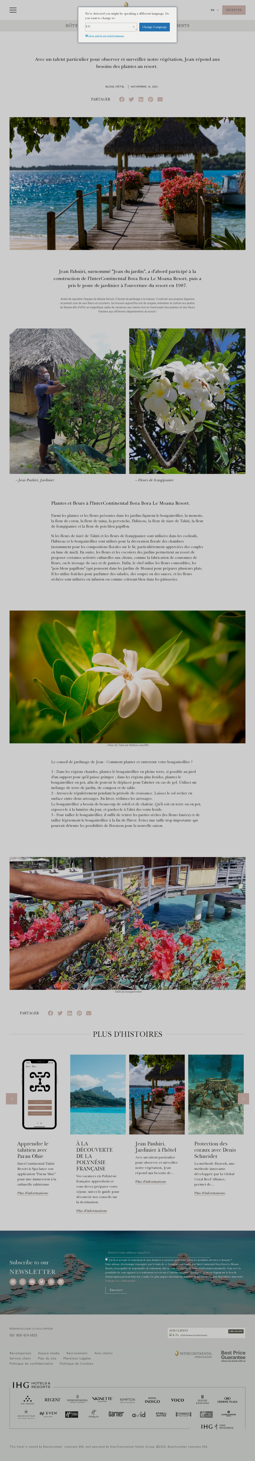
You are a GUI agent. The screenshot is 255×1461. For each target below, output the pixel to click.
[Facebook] (13, 1281)
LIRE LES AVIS (236, 1331)
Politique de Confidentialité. (120, 1280)
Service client (20, 1358)
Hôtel (73, 25)
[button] (122, 99)
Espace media (49, 1353)
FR (212, 10)
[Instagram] (22, 1281)
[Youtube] (32, 1281)
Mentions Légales (77, 1358)
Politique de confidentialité (31, 1364)
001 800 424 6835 (23, 1335)
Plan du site (47, 1358)
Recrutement (77, 1353)
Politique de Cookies (76, 1364)
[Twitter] (41, 1281)
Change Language (154, 27)
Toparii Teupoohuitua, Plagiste (211, 1149)
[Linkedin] (60, 1281)
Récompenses (20, 1353)
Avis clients (104, 1353)
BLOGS (109, 86)
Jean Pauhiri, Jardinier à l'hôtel (96, 1146)
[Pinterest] (51, 1281)
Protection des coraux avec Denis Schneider (156, 1149)
